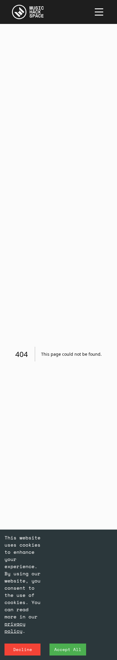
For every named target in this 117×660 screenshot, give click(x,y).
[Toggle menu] (99, 12)
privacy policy (15, 627)
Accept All (67, 649)
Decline (22, 649)
